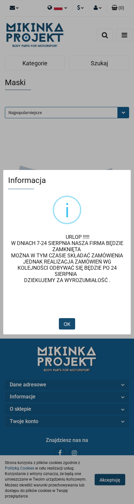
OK (67, 324)
